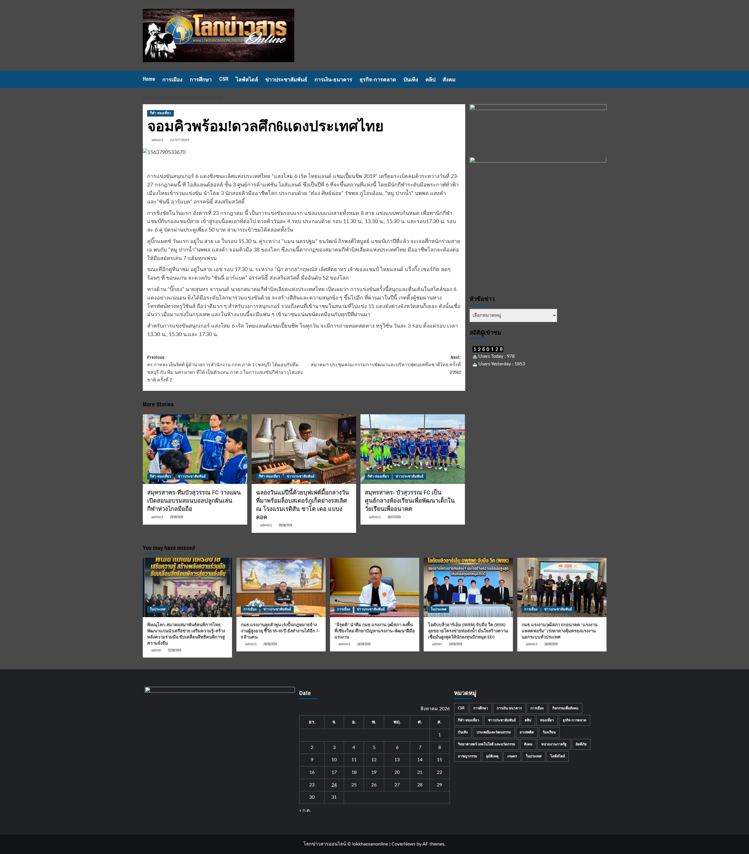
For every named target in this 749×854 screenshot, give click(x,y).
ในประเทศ (158, 609)
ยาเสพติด (527, 732)
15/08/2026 (176, 517)
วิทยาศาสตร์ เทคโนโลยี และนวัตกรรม (486, 744)
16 (312, 772)
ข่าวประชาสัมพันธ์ (286, 79)
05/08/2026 (285, 525)
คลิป (430, 79)
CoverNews (403, 844)
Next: (386, 364)
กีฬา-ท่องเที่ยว (160, 113)
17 (334, 772)
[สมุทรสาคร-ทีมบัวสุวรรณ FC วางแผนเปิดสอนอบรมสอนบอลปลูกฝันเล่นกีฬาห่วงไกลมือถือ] (195, 449)
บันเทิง (410, 79)
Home (149, 79)
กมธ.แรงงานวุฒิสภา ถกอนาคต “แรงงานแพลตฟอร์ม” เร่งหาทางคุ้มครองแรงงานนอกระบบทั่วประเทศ (559, 631)
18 (354, 772)
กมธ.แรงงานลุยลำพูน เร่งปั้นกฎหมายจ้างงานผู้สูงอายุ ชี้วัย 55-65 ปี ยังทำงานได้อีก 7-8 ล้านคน (280, 631)
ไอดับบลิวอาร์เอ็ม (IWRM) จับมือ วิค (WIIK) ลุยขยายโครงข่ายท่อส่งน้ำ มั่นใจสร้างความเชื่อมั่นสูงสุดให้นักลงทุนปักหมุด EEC (468, 631)
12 (374, 759)
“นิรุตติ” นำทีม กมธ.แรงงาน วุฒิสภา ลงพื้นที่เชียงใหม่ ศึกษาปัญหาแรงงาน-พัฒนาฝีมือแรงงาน (374, 631)
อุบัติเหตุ (492, 756)
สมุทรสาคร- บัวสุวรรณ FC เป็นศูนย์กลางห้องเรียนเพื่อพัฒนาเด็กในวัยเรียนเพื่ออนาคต (410, 500)
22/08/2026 (174, 650)
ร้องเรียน (549, 732)
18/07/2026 (394, 517)
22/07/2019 (179, 140)
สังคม (449, 79)
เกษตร (512, 756)
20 (397, 772)
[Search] (603, 79)
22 (439, 772)
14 (419, 759)
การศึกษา (201, 79)
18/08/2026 (551, 644)
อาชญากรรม (467, 756)
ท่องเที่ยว (547, 720)
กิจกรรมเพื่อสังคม (565, 708)
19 (374, 772)
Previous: (225, 368)
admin (156, 650)
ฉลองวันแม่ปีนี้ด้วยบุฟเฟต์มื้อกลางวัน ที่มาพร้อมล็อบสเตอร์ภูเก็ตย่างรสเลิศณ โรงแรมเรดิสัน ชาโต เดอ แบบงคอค (302, 504)
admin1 (157, 140)
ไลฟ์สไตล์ (247, 79)
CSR (224, 79)
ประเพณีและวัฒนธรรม (494, 732)
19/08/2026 (363, 644)
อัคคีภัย (581, 744)
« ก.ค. (305, 810)
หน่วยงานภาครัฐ (554, 744)
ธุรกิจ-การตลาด (378, 79)
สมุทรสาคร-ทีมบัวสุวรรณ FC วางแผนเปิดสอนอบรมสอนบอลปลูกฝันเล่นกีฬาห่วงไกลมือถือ (194, 500)
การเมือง (172, 79)
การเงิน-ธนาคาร (333, 79)
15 (439, 759)
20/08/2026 (270, 644)
